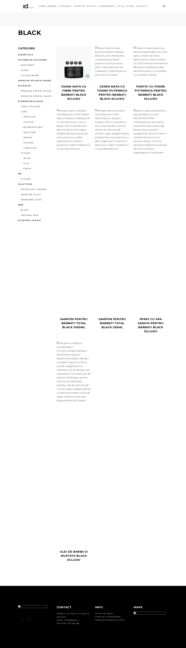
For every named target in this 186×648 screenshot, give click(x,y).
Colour (29, 122)
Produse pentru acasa (36, 91)
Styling (26, 153)
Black (25, 210)
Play (26, 163)
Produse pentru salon (36, 96)
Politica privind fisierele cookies (110, 620)
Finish (27, 169)
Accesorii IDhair (29, 220)
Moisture (30, 132)
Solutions (25, 184)
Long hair (30, 148)
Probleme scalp (31, 200)
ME (20, 174)
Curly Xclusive (31, 106)
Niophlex (24, 86)
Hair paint (28, 65)
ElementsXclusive (30, 101)
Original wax (30, 215)
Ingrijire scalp (31, 194)
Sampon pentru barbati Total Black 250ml (112, 323)
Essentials (25, 55)
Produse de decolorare (34, 81)
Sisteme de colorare (32, 60)
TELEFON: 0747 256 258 (68, 623)
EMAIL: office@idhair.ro (68, 620)
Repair (28, 138)
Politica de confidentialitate (108, 616)
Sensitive (30, 117)
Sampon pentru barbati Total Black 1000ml (74, 323)
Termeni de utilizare (104, 613)
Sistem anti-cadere (34, 189)
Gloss (25, 70)
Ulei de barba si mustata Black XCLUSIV (74, 555)
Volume (28, 143)
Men (20, 205)
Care (24, 112)
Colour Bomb (30, 75)
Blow (27, 158)
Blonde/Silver (33, 127)
